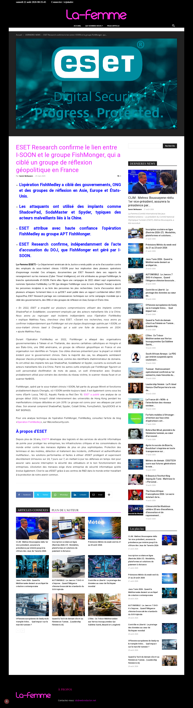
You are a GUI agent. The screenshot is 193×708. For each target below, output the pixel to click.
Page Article (113, 26)
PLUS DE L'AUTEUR (65, 510)
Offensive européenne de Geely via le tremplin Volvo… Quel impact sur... (161, 308)
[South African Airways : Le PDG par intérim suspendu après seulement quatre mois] (135, 357)
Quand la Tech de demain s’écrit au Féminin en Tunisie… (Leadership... (160, 323)
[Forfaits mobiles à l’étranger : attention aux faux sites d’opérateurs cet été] (135, 418)
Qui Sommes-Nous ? (94, 26)
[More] (109, 495)
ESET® (45, 439)
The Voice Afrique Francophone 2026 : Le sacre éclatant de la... (160, 494)
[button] (173, 26)
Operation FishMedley (29, 422)
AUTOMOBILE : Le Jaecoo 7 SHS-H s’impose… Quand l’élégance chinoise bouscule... (161, 277)
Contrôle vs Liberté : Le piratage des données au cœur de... (161, 293)
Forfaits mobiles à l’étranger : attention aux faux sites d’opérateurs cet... (160, 418)
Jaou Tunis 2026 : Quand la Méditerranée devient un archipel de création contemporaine (32, 583)
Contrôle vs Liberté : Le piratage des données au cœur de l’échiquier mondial (104, 583)
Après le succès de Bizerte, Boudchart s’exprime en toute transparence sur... (160, 448)
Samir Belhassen (26, 176)
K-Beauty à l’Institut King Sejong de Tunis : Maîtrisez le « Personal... (160, 479)
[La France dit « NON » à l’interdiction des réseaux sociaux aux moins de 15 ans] (135, 403)
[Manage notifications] (6, 701)
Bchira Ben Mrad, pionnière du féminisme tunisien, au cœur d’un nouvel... (160, 433)
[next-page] (23, 631)
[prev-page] (18, 631)
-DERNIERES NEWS (33, 35)
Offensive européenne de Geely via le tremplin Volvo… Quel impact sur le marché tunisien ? (32, 622)
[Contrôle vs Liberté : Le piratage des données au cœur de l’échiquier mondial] (104, 566)
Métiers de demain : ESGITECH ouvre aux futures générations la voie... (161, 463)
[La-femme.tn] (96, 14)
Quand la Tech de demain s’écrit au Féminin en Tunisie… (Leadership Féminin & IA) (67, 622)
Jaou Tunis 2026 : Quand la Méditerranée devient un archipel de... (159, 262)
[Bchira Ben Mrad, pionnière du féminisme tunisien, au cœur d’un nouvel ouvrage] (135, 434)
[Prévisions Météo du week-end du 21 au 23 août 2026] (104, 528)
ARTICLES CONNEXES (33, 510)
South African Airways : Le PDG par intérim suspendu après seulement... (161, 357)
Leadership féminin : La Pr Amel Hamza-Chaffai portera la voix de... (161, 387)
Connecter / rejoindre (62, 2)
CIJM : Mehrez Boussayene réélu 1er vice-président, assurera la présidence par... (151, 201)
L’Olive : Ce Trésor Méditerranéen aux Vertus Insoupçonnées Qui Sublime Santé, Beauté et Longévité (104, 622)
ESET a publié (92, 394)
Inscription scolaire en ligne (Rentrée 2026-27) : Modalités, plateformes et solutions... (161, 232)
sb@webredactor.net (85, 700)
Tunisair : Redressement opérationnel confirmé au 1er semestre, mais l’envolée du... (160, 372)
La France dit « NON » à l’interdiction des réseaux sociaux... (158, 402)
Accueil (77, 26)
